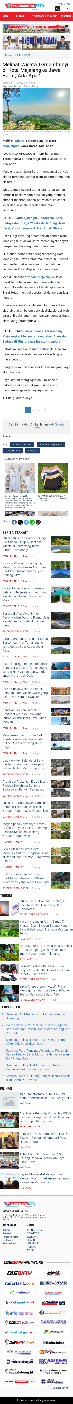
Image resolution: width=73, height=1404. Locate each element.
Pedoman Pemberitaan (9, 1241)
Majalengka (11, 146)
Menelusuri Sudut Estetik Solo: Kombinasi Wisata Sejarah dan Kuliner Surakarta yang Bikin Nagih (23, 741)
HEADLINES (22, 55)
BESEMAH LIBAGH (32, 1238)
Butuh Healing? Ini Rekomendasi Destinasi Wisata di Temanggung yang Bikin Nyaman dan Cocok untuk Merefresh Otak (25, 670)
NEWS (5, 16)
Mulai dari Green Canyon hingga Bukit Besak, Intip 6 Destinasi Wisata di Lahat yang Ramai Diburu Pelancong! (25, 544)
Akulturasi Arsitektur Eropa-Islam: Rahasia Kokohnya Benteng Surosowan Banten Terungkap (25, 785)
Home (8, 55)
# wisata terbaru (22, 444)
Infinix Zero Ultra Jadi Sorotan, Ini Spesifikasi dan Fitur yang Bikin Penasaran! (43, 905)
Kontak (6, 1230)
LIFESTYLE (33, 1243)
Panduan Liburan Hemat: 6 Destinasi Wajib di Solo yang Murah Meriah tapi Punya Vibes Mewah (24, 716)
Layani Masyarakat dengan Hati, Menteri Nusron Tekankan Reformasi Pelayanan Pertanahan (45, 1178)
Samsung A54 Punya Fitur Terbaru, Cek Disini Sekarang (35, 1016)
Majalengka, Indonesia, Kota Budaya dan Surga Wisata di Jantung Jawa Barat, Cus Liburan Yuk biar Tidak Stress (34, 223)
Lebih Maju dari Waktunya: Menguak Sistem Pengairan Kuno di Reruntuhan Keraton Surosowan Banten (26, 855)
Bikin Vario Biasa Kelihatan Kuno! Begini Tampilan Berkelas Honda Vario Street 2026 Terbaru (46, 970)
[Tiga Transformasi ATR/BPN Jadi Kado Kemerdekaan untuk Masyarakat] (9, 1100)
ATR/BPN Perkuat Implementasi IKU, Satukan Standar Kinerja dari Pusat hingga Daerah (45, 1138)
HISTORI (20, 16)
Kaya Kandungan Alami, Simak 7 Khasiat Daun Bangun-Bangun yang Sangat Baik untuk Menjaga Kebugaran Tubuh (46, 927)
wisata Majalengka (40, 277)
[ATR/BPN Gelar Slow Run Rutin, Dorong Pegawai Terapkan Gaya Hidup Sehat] (9, 1160)
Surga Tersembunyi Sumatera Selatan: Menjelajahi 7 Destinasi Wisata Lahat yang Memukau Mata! (24, 594)
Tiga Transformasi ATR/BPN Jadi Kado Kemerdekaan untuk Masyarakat (46, 1096)
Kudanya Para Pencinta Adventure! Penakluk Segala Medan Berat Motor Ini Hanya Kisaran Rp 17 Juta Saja (35, 1055)
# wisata (33, 450)
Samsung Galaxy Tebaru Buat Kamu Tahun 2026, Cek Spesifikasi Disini (33, 1042)
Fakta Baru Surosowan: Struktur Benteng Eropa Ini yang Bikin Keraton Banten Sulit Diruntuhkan (25, 807)
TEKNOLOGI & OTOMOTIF (44, 16)
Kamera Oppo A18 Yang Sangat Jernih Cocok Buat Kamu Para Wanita (36, 1078)
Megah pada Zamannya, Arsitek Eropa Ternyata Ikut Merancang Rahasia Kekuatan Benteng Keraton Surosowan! (25, 830)
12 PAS (31, 1250)
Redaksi (7, 1233)
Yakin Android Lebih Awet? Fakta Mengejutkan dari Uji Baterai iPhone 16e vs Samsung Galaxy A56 (44, 990)
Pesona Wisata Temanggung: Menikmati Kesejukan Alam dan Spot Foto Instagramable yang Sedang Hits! (24, 569)
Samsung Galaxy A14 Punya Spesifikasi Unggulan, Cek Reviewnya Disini (31, 1067)
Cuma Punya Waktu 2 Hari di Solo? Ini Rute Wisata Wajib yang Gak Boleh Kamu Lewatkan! (25, 693)
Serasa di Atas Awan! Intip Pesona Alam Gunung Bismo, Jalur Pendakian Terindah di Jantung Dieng (26, 619)
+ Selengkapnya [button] (59, 1388)
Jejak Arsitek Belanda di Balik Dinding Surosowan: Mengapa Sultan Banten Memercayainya (23, 764)
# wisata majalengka (51, 444)
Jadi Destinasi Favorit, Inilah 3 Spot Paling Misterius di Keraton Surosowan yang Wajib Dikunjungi (26, 878)
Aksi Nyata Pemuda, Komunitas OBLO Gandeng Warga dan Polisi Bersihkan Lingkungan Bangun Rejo (45, 1117)
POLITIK (31, 1247)
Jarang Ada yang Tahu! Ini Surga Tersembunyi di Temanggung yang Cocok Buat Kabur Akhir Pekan (25, 645)
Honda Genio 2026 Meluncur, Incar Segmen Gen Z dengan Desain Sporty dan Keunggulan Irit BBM (35, 1029)
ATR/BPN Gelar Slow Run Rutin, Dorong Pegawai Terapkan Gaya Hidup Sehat (42, 1158)
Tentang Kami (10, 1237)
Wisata (19, 141)
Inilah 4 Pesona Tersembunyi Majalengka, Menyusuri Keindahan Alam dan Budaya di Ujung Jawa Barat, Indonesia (35, 336)
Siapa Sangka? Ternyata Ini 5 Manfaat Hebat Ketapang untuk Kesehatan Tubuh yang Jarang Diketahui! (46, 950)
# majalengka (12, 450)
